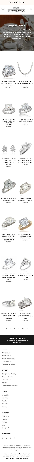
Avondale (5, 398)
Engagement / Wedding (9, 374)
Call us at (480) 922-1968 (17, 2)
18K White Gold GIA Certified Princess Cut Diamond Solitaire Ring (25, 160)
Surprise (4, 401)
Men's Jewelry (6, 379)
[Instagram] (10, 438)
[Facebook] (2, 438)
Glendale (4, 404)
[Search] (28, 9)
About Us (5, 419)
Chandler (4, 407)
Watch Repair (6, 352)
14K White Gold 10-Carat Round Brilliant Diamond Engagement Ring (8, 83)
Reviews (4, 422)
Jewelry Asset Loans (8, 358)
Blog (3, 425)
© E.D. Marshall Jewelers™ (12, 454)
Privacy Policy (14, 456)
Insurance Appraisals (8, 364)
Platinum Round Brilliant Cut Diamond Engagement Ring (25, 121)
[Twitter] (6, 438)
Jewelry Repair (6, 355)
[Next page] (28, 328)
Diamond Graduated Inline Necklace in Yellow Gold (25, 83)
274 (23, 328)
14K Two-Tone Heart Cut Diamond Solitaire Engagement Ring (25, 236)
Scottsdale (5, 395)
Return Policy (10, 458)
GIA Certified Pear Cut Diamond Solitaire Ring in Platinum (25, 275)
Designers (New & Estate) (9, 385)
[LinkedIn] (14, 438)
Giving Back (5, 428)
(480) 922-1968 (17, 342)
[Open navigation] (3, 9)
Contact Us (5, 416)
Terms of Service (25, 456)
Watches (4, 382)
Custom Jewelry (7, 361)
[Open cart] (31, 9)
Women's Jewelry (7, 377)
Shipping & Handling (22, 458)
